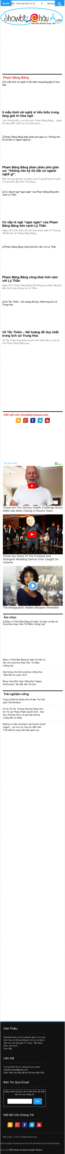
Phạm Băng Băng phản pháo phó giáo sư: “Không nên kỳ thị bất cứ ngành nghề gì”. (30, 171)
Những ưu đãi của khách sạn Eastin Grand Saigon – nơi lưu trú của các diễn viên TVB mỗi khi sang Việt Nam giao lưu (24, 727)
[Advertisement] (32, 50)
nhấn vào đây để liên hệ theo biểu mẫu (26, 1072)
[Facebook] (32, 421)
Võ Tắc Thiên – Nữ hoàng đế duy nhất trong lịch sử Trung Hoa (30, 333)
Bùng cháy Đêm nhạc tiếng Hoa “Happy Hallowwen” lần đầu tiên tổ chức (22, 683)
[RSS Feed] (18, 421)
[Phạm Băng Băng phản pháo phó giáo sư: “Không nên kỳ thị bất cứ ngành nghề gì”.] (32, 150)
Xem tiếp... (8, 1048)
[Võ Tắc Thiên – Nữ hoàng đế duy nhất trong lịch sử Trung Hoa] (32, 314)
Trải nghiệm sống (16, 694)
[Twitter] (40, 421)
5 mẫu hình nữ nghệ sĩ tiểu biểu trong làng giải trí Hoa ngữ (30, 114)
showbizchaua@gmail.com (15, 1070)
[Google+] (25, 421)
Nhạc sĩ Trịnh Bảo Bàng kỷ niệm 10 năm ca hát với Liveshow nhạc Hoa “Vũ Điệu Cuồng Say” (24, 662)
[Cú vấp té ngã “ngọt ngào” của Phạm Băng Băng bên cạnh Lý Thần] (32, 204)
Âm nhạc (10, 617)
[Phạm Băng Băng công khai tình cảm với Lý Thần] (32, 259)
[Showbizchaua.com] (32, 16)
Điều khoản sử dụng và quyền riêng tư (25, 1150)
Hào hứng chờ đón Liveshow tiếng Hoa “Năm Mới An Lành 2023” (22, 673)
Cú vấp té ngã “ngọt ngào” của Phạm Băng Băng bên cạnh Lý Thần (30, 223)
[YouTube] (47, 421)
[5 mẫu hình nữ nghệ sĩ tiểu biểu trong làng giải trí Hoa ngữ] (32, 95)
